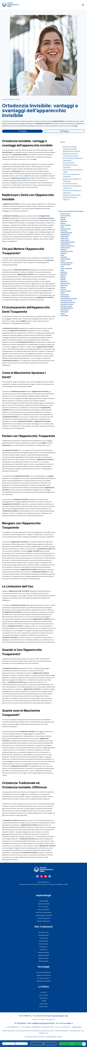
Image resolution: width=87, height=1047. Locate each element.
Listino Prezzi (43, 1006)
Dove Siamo (43, 998)
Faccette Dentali (43, 955)
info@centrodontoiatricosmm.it (43, 1023)
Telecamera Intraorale (43, 981)
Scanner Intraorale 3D (43, 972)
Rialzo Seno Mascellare (43, 912)
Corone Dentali (43, 944)
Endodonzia (43, 947)
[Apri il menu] (83, 5)
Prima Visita (44, 1004)
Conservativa (43, 938)
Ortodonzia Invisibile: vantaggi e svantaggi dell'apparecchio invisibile (71, 149)
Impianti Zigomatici (43, 921)
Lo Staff (43, 1001)
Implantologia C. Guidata (43, 915)
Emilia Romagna (58, 1016)
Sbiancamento (43, 961)
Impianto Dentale (43, 904)
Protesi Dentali (43, 941)
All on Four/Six (43, 906)
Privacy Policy (76, 1027)
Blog (66, 1016)
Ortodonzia (43, 949)
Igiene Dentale (43, 958)
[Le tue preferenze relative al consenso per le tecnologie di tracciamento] (84, 1044)
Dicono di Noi (43, 995)
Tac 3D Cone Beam (43, 978)
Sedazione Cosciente (43, 975)
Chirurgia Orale (43, 932)
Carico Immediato (43, 909)
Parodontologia (43, 935)
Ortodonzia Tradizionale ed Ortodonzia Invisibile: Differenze (71, 197)
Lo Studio (43, 992)
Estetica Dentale (43, 952)
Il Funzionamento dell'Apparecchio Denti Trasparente (70, 165)
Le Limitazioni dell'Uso (70, 183)
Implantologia (43, 901)
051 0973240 (21, 1023)
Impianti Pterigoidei (43, 918)
